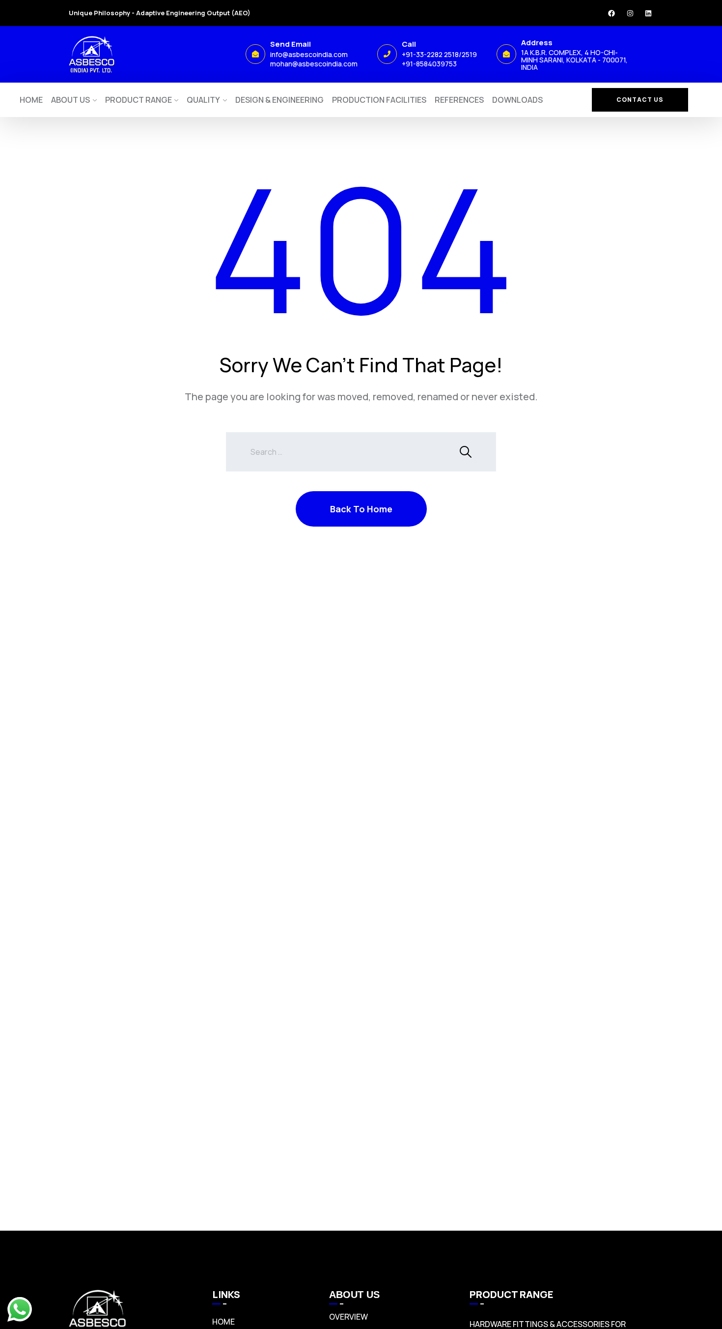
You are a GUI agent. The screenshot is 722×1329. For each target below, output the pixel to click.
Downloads (517, 99)
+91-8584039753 (429, 63)
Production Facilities (379, 99)
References (459, 99)
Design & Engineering (279, 99)
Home (31, 99)
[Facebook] (611, 13)
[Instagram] (630, 13)
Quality (203, 99)
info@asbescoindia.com (309, 54)
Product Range (138, 99)
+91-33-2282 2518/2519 (439, 54)
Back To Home (361, 509)
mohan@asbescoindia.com (314, 63)
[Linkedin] (648, 13)
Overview (348, 1316)
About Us (70, 99)
